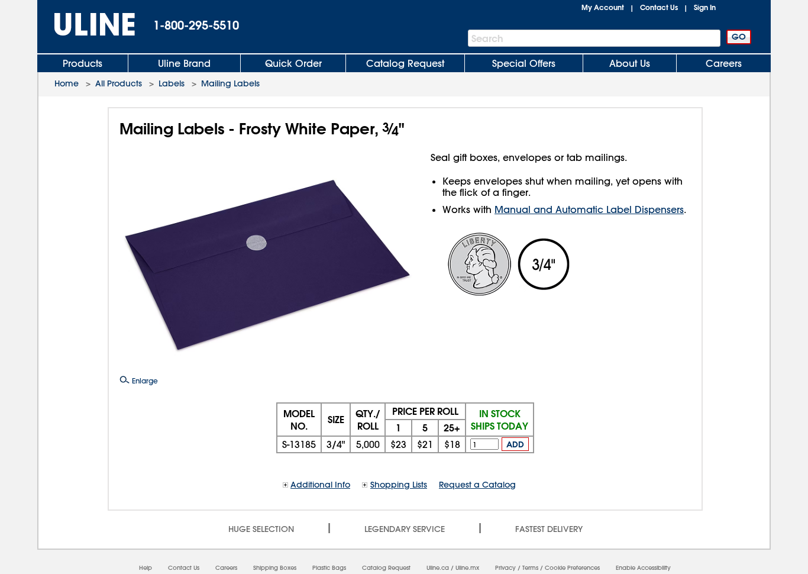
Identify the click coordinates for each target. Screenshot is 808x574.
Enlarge (144, 380)
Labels (172, 83)
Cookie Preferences (572, 568)
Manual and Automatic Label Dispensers (589, 209)
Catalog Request (405, 63)
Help (145, 568)
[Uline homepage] (86, 24)
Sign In (705, 7)
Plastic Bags (329, 568)
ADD (515, 444)
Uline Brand (184, 63)
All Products (118, 83)
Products (82, 63)
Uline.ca (437, 568)
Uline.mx (467, 568)
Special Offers (523, 63)
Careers (724, 63)
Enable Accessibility (643, 568)
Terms (530, 568)
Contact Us (659, 7)
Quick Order (293, 63)
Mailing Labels (230, 83)
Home (66, 83)
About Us (629, 63)
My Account (602, 7)
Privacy (505, 568)
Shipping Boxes (274, 568)
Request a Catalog (477, 484)
